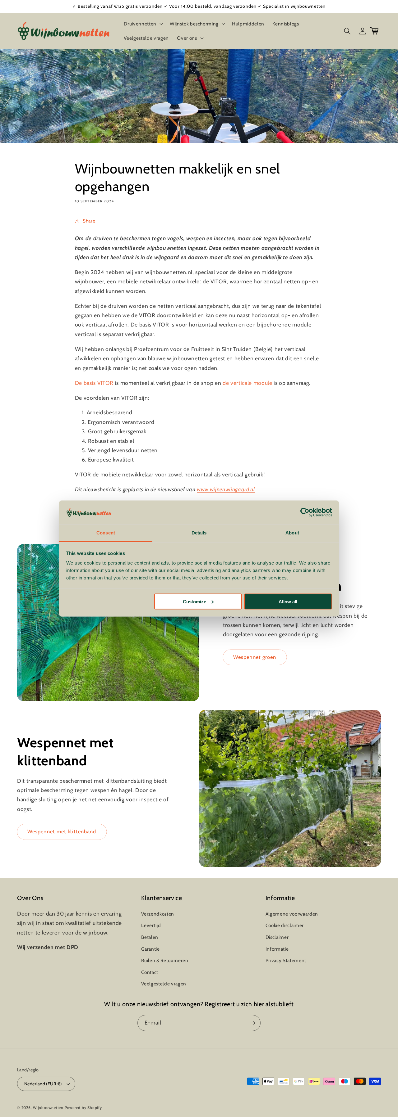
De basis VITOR (94, 383)
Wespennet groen (254, 657)
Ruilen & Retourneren (164, 960)
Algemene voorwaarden (292, 914)
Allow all (288, 601)
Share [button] (89, 221)
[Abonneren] (252, 1023)
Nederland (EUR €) (43, 1084)
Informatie (277, 949)
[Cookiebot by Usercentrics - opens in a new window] (305, 512)
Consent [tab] (105, 532)
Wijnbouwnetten (48, 1107)
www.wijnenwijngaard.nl (226, 489)
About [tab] (292, 532)
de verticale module (247, 383)
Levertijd (151, 925)
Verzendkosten (157, 914)
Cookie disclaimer (285, 925)
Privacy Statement (286, 960)
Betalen (149, 937)
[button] (142, 24)
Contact (149, 972)
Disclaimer (277, 937)
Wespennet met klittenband (61, 831)
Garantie (150, 949)
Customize (194, 601)
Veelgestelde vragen (163, 984)
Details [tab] (199, 532)
